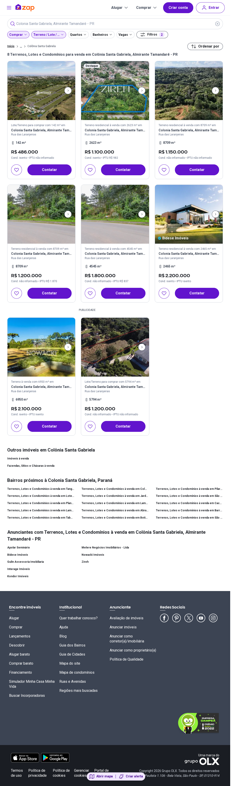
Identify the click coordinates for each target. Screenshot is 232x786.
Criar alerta (134, 776)
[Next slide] (67, 90)
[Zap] (31, 7)
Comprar (143, 7)
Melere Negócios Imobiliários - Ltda (105, 547)
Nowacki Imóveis (93, 554)
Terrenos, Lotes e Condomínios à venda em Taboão (40, 517)
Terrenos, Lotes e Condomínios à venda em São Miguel (189, 517)
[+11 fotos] (115, 90)
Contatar (49, 170)
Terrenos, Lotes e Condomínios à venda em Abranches (115, 510)
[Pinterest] (176, 618)
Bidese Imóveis (17, 554)
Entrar (214, 7)
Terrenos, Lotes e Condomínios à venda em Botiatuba (115, 517)
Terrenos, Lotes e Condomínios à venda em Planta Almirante (40, 503)
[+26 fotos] (41, 347)
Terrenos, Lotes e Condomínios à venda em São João (189, 496)
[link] (41, 120)
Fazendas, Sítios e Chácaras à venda (30, 465)
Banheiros (100, 34)
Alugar (117, 7)
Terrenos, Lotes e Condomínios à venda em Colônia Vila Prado (115, 488)
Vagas (123, 34)
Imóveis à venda (18, 458)
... (21, 46)
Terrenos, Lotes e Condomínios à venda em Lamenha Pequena (40, 510)
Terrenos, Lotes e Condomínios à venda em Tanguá (40, 488)
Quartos (76, 34)
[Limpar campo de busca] (217, 23)
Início (10, 46)
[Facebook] (164, 618)
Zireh (85, 561)
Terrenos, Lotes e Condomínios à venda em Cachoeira (189, 503)
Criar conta (178, 7)
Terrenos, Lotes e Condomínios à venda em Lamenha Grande (115, 503)
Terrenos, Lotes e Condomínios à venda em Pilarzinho (189, 488)
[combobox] (115, 23)
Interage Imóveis (18, 569)
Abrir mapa (104, 776)
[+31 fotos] (41, 90)
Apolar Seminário (18, 547)
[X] (188, 618)
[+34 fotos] (189, 214)
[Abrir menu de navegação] (9, 7)
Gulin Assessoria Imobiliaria (25, 561)
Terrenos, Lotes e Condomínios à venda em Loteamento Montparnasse (40, 496)
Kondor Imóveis (18, 576)
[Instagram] (213, 618)
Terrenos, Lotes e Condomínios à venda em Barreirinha (189, 510)
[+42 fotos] (189, 90)
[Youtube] (201, 618)
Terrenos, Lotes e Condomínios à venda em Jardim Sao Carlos (115, 496)
